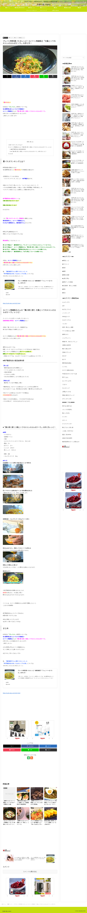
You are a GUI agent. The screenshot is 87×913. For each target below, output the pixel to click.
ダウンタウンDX (66, 398)
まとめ (11, 153)
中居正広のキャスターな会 (69, 373)
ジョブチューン (66, 338)
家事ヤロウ (65, 334)
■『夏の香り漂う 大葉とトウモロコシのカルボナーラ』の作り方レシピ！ (29, 151)
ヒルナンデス (66, 302)
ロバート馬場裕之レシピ (19, 37)
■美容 (63, 267)
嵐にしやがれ (66, 413)
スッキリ (64, 416)
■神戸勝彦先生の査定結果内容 (18, 149)
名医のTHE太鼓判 (67, 438)
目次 (28, 141)
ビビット (64, 420)
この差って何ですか (67, 431)
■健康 (63, 271)
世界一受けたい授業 (67, 327)
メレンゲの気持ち (67, 409)
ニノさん (64, 366)
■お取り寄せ (65, 278)
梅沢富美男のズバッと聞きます (70, 441)
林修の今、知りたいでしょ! (69, 341)
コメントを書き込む (30, 871)
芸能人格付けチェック (68, 395)
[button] (53, 76)
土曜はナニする (66, 391)
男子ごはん (65, 377)
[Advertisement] (43, 22)
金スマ (64, 359)
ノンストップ (66, 313)
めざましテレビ (66, 309)
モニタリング (66, 388)
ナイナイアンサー (67, 423)
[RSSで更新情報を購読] (31, 757)
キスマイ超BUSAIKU (68, 370)
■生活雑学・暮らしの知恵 (69, 285)
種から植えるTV (66, 348)
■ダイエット (65, 264)
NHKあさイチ (66, 316)
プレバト (6, 37)
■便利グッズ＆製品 (67, 282)
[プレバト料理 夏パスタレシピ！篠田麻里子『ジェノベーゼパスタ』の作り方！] (9, 285)
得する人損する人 (67, 406)
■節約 (63, 289)
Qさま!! (64, 356)
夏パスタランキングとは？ (16, 144)
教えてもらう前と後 (67, 427)
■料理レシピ (65, 260)
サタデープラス (66, 320)
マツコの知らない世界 (68, 331)
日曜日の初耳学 (66, 345)
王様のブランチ (66, 352)
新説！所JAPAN (66, 434)
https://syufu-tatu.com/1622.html (11, 303)
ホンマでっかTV (66, 381)
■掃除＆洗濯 (65, 275)
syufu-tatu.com (8, 293)
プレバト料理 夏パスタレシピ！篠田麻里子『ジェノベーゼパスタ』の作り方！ (35, 282)
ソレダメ (64, 323)
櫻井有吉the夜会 (66, 363)
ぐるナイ (64, 384)
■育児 (63, 292)
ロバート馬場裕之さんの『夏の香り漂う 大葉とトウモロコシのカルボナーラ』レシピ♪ (31, 147)
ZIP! (63, 306)
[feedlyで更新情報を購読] (28, 757)
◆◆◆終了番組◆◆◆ (68, 402)
